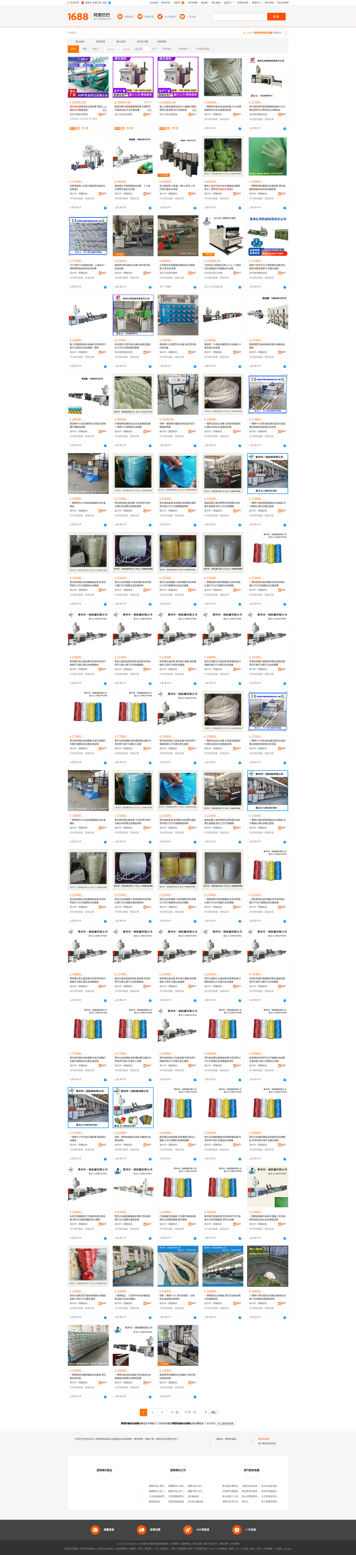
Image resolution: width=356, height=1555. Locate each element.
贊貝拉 (245, 1501)
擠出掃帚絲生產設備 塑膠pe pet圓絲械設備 (88, 108)
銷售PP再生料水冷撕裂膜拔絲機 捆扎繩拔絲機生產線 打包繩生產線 (267, 267)
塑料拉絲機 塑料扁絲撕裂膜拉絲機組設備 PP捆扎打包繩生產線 (88, 1297)
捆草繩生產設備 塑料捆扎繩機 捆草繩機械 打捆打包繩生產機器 (177, 663)
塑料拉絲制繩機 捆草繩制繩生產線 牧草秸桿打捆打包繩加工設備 (133, 742)
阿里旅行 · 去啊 (167, 1549)
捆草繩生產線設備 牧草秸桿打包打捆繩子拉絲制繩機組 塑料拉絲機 (222, 1218)
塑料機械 (93, 119)
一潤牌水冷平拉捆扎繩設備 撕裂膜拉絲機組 (88, 1139)
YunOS (212, 1549)
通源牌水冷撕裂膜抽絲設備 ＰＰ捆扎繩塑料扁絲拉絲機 (132, 188)
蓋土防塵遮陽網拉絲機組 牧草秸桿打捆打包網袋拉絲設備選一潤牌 (88, 346)
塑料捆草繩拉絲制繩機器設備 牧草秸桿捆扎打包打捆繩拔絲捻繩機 (88, 584)
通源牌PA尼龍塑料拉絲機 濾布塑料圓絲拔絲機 (177, 346)
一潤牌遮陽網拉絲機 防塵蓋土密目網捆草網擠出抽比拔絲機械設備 (267, 1218)
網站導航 (235, 1544)
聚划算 (147, 1549)
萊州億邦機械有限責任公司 (259, 114)
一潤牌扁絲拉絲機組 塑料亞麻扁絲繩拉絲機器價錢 (222, 1297)
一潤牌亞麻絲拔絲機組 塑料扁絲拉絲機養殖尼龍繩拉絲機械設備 (133, 1377)
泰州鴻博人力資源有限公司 (235, 1496)
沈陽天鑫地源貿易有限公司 (255, 1486)
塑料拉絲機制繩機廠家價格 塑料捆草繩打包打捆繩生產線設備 (133, 1218)
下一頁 (174, 1412)
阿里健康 (267, 1549)
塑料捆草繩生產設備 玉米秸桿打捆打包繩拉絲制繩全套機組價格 (133, 505)
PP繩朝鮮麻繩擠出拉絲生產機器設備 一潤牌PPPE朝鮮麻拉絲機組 (133, 425)
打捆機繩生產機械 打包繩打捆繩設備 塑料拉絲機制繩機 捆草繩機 (177, 1218)
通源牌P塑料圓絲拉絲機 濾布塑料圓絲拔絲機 (132, 267)
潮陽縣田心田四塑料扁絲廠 (181, 1486)
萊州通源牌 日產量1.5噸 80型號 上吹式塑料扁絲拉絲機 (177, 188)
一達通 (278, 1549)
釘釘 (259, 1549)
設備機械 (74, 119)
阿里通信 (222, 1549)
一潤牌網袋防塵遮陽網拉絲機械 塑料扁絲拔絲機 (88, 1377)
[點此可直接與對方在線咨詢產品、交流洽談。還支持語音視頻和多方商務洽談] (239, 128)
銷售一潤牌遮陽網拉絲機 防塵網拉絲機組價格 (133, 1139)
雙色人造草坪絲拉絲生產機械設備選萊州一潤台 (222, 188)
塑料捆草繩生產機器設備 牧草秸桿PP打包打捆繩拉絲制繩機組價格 (222, 1060)
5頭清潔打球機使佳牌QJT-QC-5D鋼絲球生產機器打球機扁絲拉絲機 (222, 267)
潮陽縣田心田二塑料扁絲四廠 (163, 1491)
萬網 (231, 1549)
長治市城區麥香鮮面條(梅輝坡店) (277, 1486)
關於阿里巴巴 (210, 1544)
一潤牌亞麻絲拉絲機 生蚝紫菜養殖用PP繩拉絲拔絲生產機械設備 (222, 425)
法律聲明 (175, 1544)
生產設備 (83, 119)
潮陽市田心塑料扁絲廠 (160, 1486)
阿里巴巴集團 (71, 1549)
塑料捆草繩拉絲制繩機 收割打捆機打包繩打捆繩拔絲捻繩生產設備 (88, 742)
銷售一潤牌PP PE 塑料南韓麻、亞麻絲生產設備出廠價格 (177, 1297)
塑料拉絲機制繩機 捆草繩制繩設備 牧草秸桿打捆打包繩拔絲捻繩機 (222, 1139)
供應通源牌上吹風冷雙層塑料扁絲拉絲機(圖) (87, 188)
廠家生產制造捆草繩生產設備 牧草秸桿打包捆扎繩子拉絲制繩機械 (133, 663)
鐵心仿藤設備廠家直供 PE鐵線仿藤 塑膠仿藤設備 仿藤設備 (177, 108)
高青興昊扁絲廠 (176, 1501)
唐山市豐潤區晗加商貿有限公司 (257, 1496)
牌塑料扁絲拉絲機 (234, 1439)
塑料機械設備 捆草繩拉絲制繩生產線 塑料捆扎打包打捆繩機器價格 (177, 505)
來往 (252, 1549)
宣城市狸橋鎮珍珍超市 (272, 1491)
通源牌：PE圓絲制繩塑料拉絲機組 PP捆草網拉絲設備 (222, 346)
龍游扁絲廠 (154, 1501)
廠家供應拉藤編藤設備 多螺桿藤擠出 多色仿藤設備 (133, 108)
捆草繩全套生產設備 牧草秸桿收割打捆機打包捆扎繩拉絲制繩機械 (88, 663)
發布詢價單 (263, 1439)
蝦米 (191, 1549)
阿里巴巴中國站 (105, 1549)
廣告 (105, 110)
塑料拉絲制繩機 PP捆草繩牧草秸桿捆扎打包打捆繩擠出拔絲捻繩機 (177, 584)
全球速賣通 (121, 1549)
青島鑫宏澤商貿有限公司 (234, 1486)
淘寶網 (132, 1549)
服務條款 (186, 1544)
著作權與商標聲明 (159, 1544)
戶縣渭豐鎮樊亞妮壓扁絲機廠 (182, 1496)
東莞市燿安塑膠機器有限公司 (80, 114)
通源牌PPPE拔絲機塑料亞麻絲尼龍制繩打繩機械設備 (88, 425)
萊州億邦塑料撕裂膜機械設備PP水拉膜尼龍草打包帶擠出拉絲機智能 (267, 108)
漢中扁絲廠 (193, 1496)
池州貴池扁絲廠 (195, 1501)
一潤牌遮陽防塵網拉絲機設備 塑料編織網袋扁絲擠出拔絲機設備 (267, 188)
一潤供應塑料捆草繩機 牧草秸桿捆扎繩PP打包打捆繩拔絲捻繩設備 (267, 584)
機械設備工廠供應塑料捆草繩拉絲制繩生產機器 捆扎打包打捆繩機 (222, 505)
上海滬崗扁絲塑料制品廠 (161, 1496)
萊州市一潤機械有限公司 (214, 114)
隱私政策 (197, 1544)
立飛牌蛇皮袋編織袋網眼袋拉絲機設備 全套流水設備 (177, 267)
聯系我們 (224, 1544)
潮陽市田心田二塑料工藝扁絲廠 (203, 1491)
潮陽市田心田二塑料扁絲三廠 (182, 1491)
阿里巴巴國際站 (87, 1549)
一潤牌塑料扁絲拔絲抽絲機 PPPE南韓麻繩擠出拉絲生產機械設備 (222, 108)
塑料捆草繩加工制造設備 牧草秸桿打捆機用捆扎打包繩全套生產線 (177, 742)
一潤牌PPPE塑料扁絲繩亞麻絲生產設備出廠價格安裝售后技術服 (267, 425)
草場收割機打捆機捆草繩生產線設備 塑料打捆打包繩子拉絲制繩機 (267, 663)
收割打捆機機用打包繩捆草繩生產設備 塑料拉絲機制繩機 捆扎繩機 (87, 1218)
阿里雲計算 (200, 1549)
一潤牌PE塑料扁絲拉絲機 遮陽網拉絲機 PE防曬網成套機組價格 (267, 1297)
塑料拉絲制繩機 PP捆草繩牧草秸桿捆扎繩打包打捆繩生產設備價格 (133, 584)
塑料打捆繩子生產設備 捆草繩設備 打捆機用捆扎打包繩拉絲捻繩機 (222, 663)
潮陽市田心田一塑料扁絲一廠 (202, 1486)
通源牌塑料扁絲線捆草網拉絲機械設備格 (267, 346)
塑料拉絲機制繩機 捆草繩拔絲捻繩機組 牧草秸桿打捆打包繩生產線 (267, 1139)
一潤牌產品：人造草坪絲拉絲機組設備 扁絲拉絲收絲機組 (132, 1297)
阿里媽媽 (181, 1549)
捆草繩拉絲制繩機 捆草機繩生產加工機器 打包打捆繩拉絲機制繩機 (177, 1139)
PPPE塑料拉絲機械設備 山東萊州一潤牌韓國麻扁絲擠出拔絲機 (88, 267)
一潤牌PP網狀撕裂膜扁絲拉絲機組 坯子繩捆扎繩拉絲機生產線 (267, 505)
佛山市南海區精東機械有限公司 (125, 114)
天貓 (140, 1549)
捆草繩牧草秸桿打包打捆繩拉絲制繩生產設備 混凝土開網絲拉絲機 (267, 1060)
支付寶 (244, 1549)
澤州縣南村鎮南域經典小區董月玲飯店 (261, 1491)
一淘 (155, 1549)
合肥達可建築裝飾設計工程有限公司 (240, 1491)
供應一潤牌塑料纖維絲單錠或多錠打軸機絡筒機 (177, 425)
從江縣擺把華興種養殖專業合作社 (278, 1501)
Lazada (287, 1549)
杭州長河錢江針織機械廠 (214, 273)
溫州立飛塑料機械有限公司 (169, 273)
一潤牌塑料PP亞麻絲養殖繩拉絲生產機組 (88, 505)
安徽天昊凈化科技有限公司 (235, 1501)
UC (237, 1549)
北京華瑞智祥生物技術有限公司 (276, 1496)
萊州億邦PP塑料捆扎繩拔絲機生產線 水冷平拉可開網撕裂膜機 (133, 346)
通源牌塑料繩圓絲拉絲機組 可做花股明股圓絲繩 (177, 1377)
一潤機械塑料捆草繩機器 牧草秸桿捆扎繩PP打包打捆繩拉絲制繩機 (222, 584)
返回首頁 (211, 1423)
